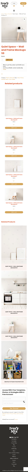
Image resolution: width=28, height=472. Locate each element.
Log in (16, 419)
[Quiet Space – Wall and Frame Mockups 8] (14, 325)
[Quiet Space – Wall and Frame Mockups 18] (14, 245)
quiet (7, 79)
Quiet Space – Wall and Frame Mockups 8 (14, 336)
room (10, 79)
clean (18, 77)
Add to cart (9, 59)
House (22, 77)
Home (2, 13)
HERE (4, 69)
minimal (3, 79)
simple (13, 79)
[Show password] (24, 401)
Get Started (14, 408)
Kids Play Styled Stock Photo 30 (14, 382)
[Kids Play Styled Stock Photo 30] (14, 360)
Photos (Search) (8, 13)
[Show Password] (24, 402)
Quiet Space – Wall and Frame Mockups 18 (14, 267)
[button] (24, 19)
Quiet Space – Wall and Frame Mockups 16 (14, 312)
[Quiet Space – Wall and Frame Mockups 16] (14, 290)
